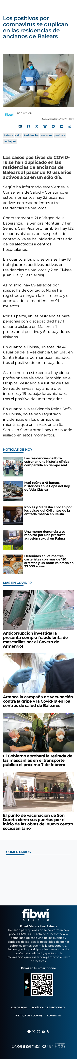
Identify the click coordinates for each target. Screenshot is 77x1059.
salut (18, 135)
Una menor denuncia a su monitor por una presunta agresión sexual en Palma (45, 535)
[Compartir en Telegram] (53, 126)
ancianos (46, 135)
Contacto (54, 1015)
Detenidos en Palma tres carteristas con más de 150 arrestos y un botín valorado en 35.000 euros (49, 561)
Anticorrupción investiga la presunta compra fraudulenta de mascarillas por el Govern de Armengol (35, 640)
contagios (10, 141)
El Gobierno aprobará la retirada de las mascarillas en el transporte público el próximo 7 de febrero (37, 760)
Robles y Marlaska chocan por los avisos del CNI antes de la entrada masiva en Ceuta (48, 510)
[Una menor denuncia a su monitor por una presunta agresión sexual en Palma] (13, 540)
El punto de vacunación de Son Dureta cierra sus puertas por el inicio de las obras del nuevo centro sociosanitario (38, 822)
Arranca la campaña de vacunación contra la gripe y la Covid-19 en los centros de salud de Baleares (38, 701)
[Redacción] (9, 114)
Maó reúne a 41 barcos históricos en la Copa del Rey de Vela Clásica (47, 486)
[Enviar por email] (20, 126)
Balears (8, 135)
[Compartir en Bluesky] (45, 126)
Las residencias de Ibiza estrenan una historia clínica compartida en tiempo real (46, 462)
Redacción (25, 113)
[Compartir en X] (37, 126)
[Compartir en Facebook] (28, 126)
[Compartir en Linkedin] (61, 126)
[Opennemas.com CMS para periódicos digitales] (38, 1050)
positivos (60, 135)
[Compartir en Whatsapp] (70, 126)
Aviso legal (19, 1007)
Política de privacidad (48, 1007)
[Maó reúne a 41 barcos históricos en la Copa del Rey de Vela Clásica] (13, 491)
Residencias (31, 135)
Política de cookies (28, 1015)
